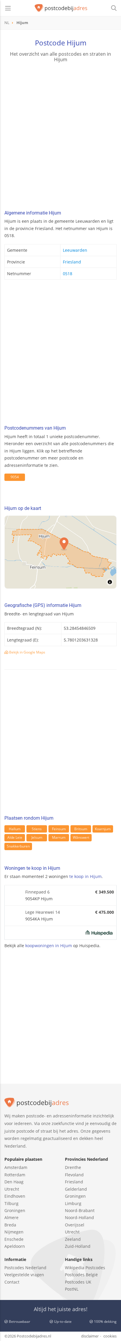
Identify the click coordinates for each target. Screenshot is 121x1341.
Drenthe (73, 1167)
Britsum (80, 828)
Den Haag (13, 1182)
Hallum (15, 828)
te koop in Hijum (85, 876)
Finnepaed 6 (37, 892)
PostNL (71, 1289)
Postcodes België (81, 1274)
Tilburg (11, 1203)
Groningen (14, 1210)
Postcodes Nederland (25, 1267)
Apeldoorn (14, 1246)
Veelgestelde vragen (24, 1274)
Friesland (72, 262)
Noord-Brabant (80, 1210)
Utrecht (11, 1189)
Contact (11, 1282)
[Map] (60, 552)
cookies (110, 1336)
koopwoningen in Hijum (48, 945)
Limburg (73, 1203)
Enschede (13, 1239)
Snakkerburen (18, 846)
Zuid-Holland (77, 1246)
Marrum (58, 837)
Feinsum (59, 828)
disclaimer (90, 1336)
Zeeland (73, 1239)
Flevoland (74, 1174)
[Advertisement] (60, 137)
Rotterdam (14, 1174)
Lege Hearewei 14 (42, 912)
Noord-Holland (79, 1217)
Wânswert (81, 837)
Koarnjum (103, 828)
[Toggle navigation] (8, 8)
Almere (11, 1217)
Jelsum (36, 837)
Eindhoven (14, 1196)
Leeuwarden (75, 250)
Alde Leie (14, 837)
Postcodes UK (78, 1282)
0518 (67, 273)
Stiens (37, 828)
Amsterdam (15, 1167)
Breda (10, 1225)
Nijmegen (13, 1232)
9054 (15, 476)
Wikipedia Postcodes (85, 1267)
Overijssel (74, 1225)
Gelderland (76, 1189)
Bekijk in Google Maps (26, 652)
